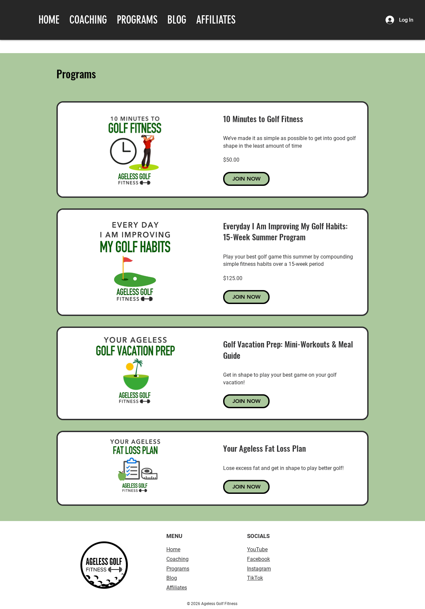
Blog (171, 578)
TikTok (255, 578)
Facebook (258, 559)
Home (173, 549)
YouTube (257, 549)
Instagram (259, 569)
